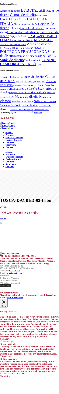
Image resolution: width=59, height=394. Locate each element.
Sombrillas (13, 110)
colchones (15, 28)
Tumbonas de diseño (41, 110)
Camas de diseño (23, 15)
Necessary (8, 341)
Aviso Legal (5, 285)
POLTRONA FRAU (15, 51)
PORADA (39, 52)
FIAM (31, 36)
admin (3, 218)
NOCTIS (39, 47)
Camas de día (41, 15)
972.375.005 (14, 271)
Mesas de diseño (38, 44)
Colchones (17, 85)
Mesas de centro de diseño (13, 44)
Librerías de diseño (21, 40)
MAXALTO (43, 40)
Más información (15, 297)
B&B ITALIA (32, 10)
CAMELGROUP (13, 19)
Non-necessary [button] (7, 356)
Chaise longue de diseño (25, 24)
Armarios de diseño (10, 10)
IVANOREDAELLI (46, 36)
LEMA (5, 40)
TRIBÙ (31, 64)
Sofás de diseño (12, 60)
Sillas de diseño (45, 101)
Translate (38, 112)
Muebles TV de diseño (21, 47)
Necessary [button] (4, 339)
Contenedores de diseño (23, 32)
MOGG (4, 47)
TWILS (38, 64)
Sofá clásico (30, 105)
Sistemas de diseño (26, 56)
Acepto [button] (3, 297)
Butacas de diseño (32, 77)
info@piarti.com (14, 273)
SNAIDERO (47, 56)
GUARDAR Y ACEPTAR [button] (12, 374)
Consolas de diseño (32, 28)
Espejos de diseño (18, 36)
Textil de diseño (32, 60)
